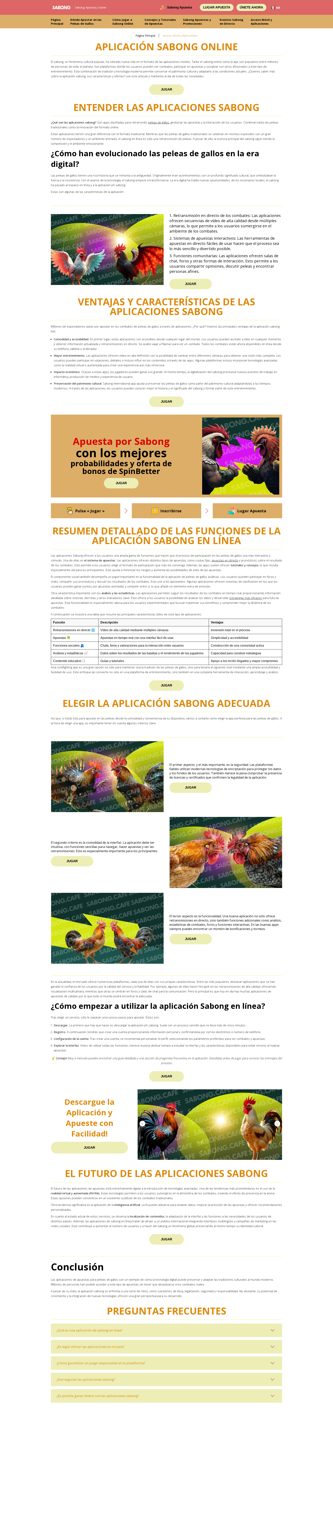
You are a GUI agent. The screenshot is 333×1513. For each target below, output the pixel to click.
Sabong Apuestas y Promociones (197, 21)
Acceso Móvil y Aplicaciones (261, 21)
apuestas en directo (225, 560)
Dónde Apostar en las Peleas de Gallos (86, 21)
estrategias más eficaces (245, 598)
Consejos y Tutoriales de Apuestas (160, 21)
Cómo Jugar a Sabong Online (122, 21)
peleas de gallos (158, 122)
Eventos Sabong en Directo (231, 21)
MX (278, 7)
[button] (277, 1124)
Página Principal (57, 21)
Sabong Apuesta (179, 7)
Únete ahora (251, 7)
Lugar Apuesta (216, 7)
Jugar (166, 89)
